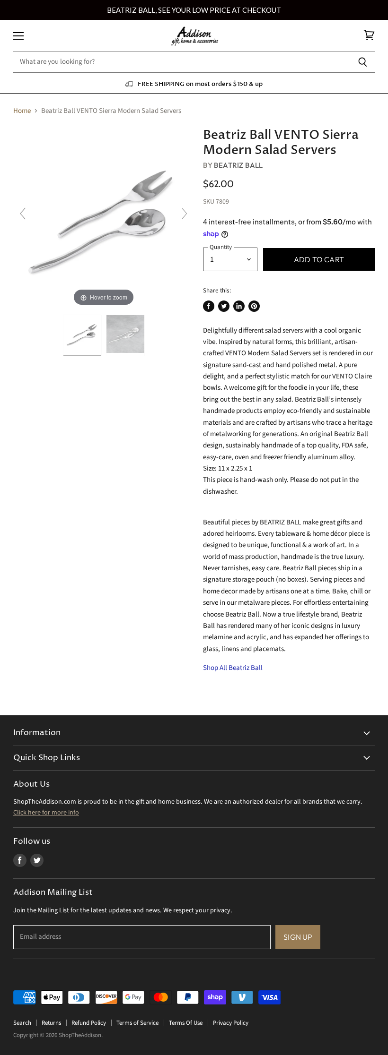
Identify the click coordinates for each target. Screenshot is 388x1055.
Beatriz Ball (238, 165)
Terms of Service (137, 1023)
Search (22, 1023)
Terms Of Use (186, 1023)
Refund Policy (88, 1023)
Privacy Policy (230, 1023)
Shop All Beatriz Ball (233, 668)
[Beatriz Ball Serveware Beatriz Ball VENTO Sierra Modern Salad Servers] (82, 335)
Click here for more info (46, 812)
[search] (181, 62)
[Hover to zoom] (103, 218)
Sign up (297, 937)
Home (22, 111)
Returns (51, 1023)
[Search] (362, 62)
